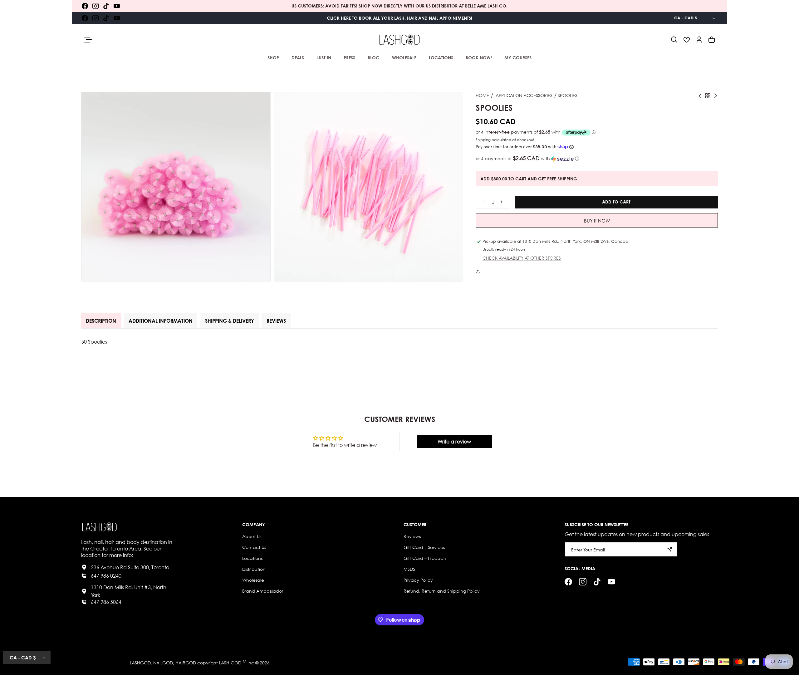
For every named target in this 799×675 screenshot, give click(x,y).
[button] (674, 39)
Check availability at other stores (522, 258)
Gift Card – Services (424, 547)
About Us (251, 536)
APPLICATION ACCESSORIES (524, 95)
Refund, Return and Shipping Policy (442, 591)
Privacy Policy (418, 580)
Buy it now (597, 221)
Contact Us (254, 547)
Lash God (230, 663)
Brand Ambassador (262, 591)
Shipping (483, 139)
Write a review (454, 441)
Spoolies (567, 95)
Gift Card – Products (425, 558)
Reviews (412, 536)
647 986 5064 (106, 602)
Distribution (254, 569)
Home (482, 95)
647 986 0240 (106, 575)
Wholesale (253, 580)
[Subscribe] (670, 549)
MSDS (409, 569)
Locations (252, 558)
